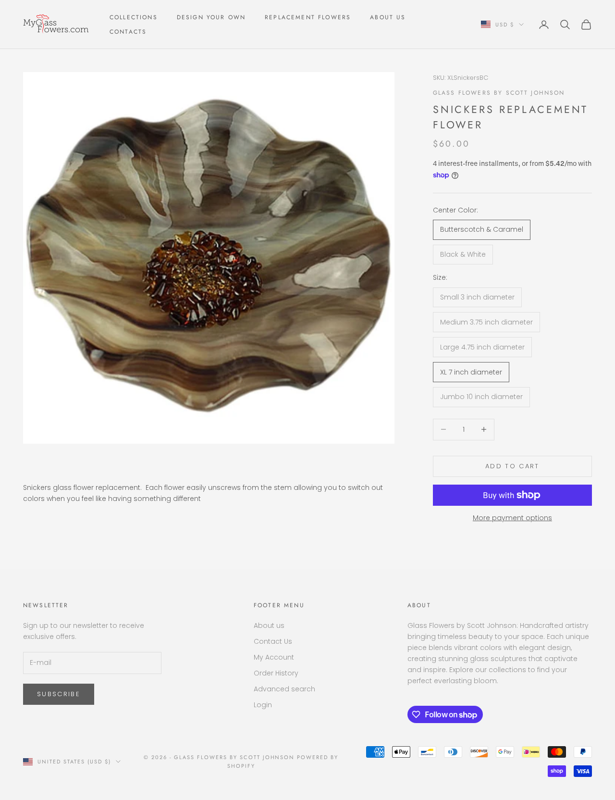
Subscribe (58, 694)
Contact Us (273, 641)
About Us (388, 17)
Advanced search (284, 689)
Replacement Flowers (308, 17)
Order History (276, 673)
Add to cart (512, 466)
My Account (274, 657)
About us (269, 625)
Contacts (128, 31)
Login (263, 705)
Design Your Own (211, 17)
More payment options (512, 518)
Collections (134, 17)
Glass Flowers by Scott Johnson (499, 92)
